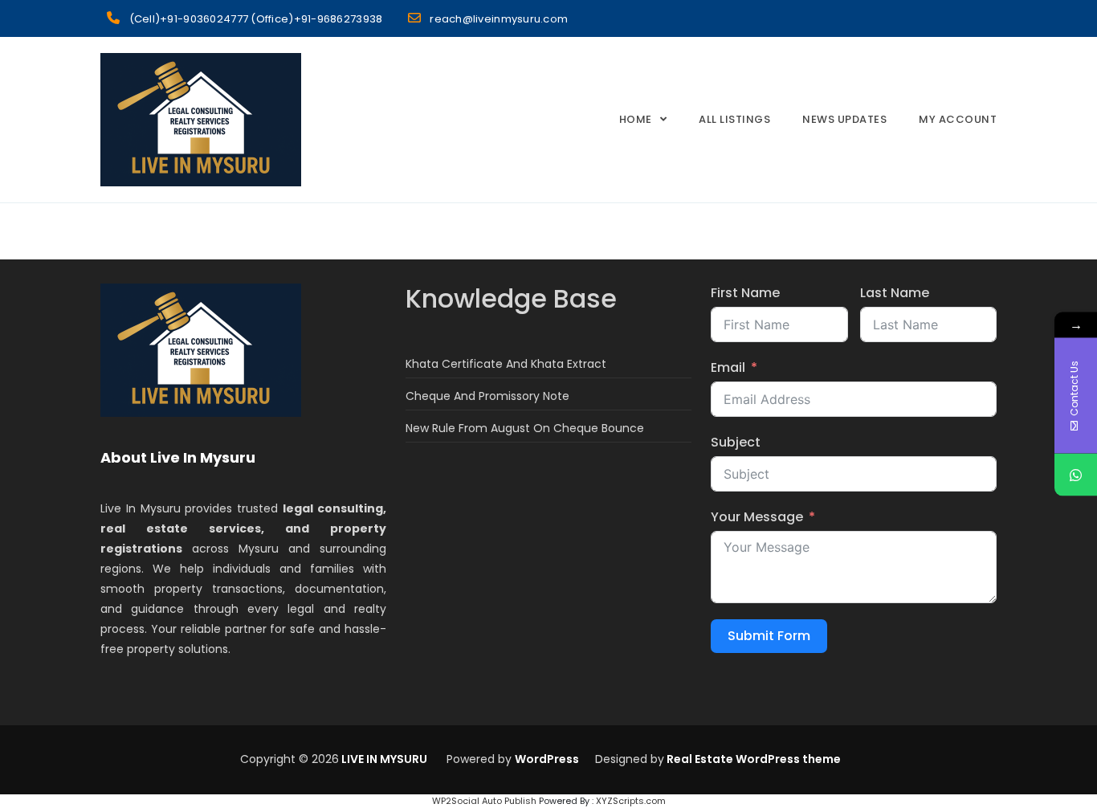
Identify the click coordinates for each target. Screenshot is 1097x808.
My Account (958, 119)
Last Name (894, 293)
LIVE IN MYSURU (383, 759)
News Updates (844, 119)
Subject (736, 442)
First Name (745, 293)
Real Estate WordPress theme (752, 759)
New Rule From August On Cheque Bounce (525, 428)
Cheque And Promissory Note (487, 396)
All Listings (734, 119)
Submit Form (769, 635)
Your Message (757, 517)
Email (728, 367)
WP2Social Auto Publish (484, 800)
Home (635, 119)
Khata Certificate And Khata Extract (506, 364)
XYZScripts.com (631, 800)
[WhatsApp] (1075, 475)
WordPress (547, 759)
